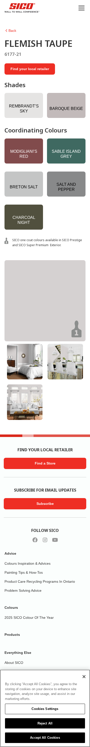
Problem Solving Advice (23, 590)
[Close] (84, 676)
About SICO (13, 663)
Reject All (45, 723)
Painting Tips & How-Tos (23, 572)
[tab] (24, 361)
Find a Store (45, 463)
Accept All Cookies (45, 737)
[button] (81, 8)
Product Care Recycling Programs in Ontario (39, 581)
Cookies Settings (45, 709)
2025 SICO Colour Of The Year (29, 618)
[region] (45, 708)
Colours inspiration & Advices (27, 563)
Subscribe (45, 504)
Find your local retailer (29, 69)
